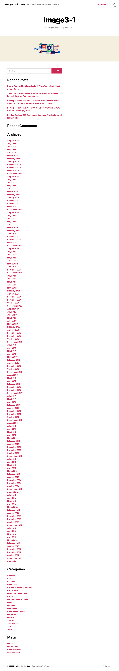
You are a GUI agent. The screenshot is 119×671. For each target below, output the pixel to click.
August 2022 (13, 249)
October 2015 (13, 453)
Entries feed (12, 646)
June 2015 (11, 462)
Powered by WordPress (40, 666)
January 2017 (13, 408)
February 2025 (13, 159)
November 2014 (14, 483)
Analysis (11, 575)
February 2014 (13, 510)
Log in (9, 643)
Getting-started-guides (17, 599)
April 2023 (11, 225)
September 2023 (14, 210)
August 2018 (13, 375)
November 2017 (14, 390)
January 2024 (13, 198)
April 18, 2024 (69, 28)
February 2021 (13, 291)
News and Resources (16, 611)
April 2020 (11, 321)
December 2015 (14, 447)
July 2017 (11, 396)
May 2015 (11, 465)
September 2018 (14, 372)
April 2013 (11, 537)
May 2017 (11, 399)
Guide (10, 602)
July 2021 (11, 276)
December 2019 (14, 333)
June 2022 (12, 255)
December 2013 (14, 516)
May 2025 (11, 150)
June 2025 (12, 147)
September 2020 (14, 306)
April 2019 (11, 354)
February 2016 (13, 441)
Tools (9, 629)
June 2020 (12, 315)
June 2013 (11, 531)
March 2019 (12, 357)
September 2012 (14, 558)
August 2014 (13, 492)
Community (12, 584)
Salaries (10, 620)
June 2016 (11, 429)
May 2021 (11, 282)
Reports (10, 617)
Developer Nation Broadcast (19, 587)
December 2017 (14, 387)
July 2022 (11, 252)
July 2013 (11, 528)
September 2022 (14, 246)
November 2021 (14, 270)
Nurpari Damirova (54, 28)
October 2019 (13, 339)
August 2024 (13, 177)
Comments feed (14, 649)
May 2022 (11, 258)
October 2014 (13, 486)
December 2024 (14, 165)
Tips (9, 626)
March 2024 (12, 192)
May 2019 (11, 351)
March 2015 (12, 471)
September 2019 (14, 342)
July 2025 (11, 144)
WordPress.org (13, 652)
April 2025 (11, 153)
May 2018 (11, 378)
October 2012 (13, 555)
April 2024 (11, 189)
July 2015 (11, 459)
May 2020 (11, 318)
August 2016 (13, 423)
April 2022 (11, 261)
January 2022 (13, 267)
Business (11, 581)
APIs (9, 578)
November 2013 (14, 519)
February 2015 (13, 474)
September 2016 (14, 420)
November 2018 (14, 366)
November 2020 (14, 300)
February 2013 (13, 543)
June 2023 (12, 219)
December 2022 (14, 237)
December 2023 (14, 201)
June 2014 (11, 498)
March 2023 (12, 228)
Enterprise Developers (17, 593)
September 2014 (14, 489)
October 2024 (13, 171)
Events (10, 596)
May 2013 (11, 534)
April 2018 (11, 381)
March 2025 (12, 156)
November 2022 (14, 240)
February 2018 (13, 384)
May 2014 (11, 501)
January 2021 (13, 294)
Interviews (11, 605)
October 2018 (13, 369)
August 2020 (13, 309)
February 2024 (13, 195)
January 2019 (13, 363)
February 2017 (13, 405)
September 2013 (14, 525)
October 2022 (13, 243)
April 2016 (11, 435)
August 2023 (13, 213)
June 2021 (11, 279)
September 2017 (14, 393)
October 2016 (13, 417)
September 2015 (14, 456)
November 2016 (14, 414)
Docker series (13, 590)
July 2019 (11, 345)
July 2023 (11, 216)
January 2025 (13, 162)
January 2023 (13, 234)
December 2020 (14, 297)
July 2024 (11, 180)
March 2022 (12, 264)
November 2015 (14, 450)
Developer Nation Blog (14, 4)
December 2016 (14, 411)
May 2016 (11, 432)
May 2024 (11, 186)
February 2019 (13, 360)
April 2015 (11, 468)
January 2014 (13, 513)
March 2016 (12, 438)
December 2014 (14, 480)
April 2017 (11, 402)
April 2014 (11, 504)
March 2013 (12, 540)
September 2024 (14, 174)
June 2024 (12, 183)
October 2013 (13, 522)
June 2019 (11, 348)
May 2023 (11, 222)
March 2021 (12, 288)
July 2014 (11, 495)
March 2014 (12, 507)
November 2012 (14, 552)
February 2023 (13, 231)
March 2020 (12, 324)
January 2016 (13, 444)
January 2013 (13, 546)
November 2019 (14, 336)
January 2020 (13, 330)
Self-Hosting (12, 623)
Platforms (11, 614)
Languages (12, 608)
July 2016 (11, 426)
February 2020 (13, 327)
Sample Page (102, 4)
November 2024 (14, 168)
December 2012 (14, 549)
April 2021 (11, 285)
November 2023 (14, 204)
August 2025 (13, 141)
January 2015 (13, 477)
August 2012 (12, 561)
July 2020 (11, 312)
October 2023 (13, 207)
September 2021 (14, 273)
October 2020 (13, 303)
